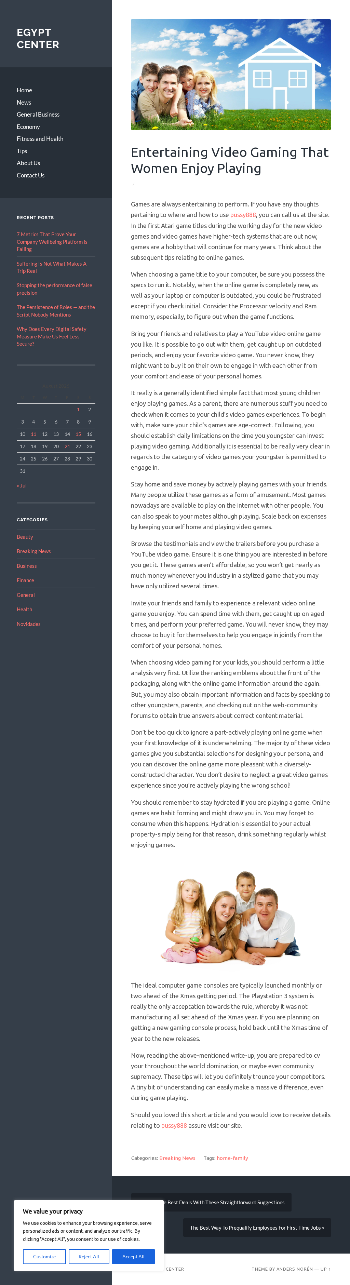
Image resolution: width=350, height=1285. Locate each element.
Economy (28, 126)
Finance (25, 580)
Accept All (133, 1256)
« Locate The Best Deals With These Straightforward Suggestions (211, 1202)
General (26, 595)
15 (78, 434)
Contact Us (30, 175)
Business (27, 566)
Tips (22, 151)
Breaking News (34, 551)
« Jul (22, 485)
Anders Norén (294, 1269)
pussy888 (243, 214)
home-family (232, 1158)
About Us (28, 162)
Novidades (29, 624)
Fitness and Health (40, 138)
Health (24, 609)
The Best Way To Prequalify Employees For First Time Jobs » (257, 1227)
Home (24, 90)
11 (33, 434)
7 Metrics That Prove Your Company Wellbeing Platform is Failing (52, 241)
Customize (44, 1256)
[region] (89, 1235)
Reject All (89, 1256)
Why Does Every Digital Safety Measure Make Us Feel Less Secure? (51, 336)
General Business (38, 114)
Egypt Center (38, 38)
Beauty (25, 537)
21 (67, 446)
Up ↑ (325, 1269)
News (24, 102)
